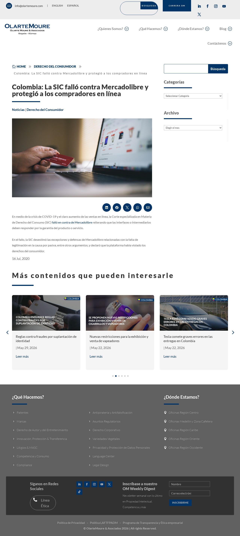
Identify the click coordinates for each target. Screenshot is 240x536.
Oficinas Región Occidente (186, 447)
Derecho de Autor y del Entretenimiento (42, 430)
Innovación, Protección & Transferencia (42, 439)
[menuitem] (113, 29)
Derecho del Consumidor (45, 110)
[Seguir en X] (199, 14)
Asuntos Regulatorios (106, 421)
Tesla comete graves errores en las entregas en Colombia (188, 338)
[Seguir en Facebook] (207, 6)
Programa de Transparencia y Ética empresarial (153, 522)
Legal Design (101, 465)
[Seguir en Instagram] (215, 6)
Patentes (22, 412)
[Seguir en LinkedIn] (199, 6)
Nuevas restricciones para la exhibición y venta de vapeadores (119, 338)
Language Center (104, 456)
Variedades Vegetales (106, 439)
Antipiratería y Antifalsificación (112, 412)
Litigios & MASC (27, 447)
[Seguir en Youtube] (224, 6)
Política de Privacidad (71, 522)
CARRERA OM (177, 5)
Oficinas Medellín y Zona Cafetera (190, 421)
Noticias (18, 110)
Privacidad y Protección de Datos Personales (121, 447)
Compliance (24, 465)
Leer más (22, 356)
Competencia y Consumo (33, 456)
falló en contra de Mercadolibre (72, 222)
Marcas (21, 421)
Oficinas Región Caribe (183, 430)
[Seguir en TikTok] (79, 492)
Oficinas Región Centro (184, 412)
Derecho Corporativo (106, 430)
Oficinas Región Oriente (184, 439)
